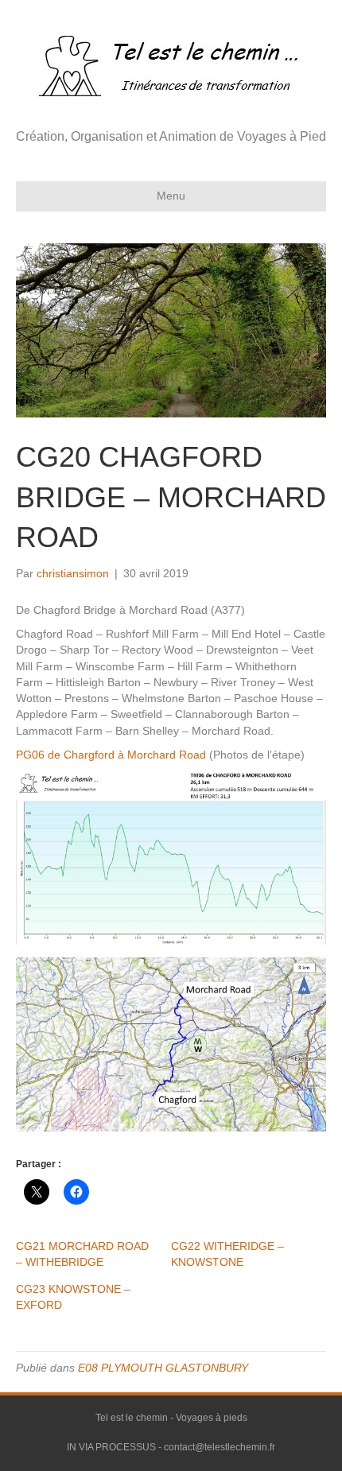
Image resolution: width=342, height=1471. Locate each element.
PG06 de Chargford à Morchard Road (111, 754)
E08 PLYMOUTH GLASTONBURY (163, 1367)
